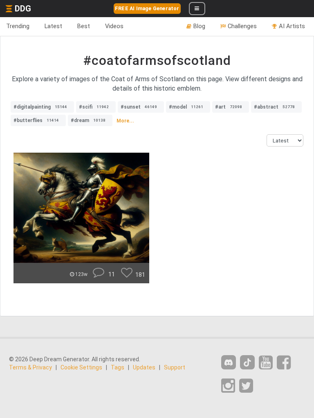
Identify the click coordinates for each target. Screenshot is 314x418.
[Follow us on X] (246, 386)
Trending (17, 26)
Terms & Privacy (30, 367)
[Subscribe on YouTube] (266, 362)
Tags (117, 367)
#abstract (274, 107)
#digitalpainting (40, 107)
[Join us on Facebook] (284, 362)
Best (83, 26)
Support (174, 367)
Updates (144, 367)
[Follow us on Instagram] (228, 386)
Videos (114, 26)
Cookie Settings (81, 367)
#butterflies (36, 120)
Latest (53, 26)
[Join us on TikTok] (247, 362)
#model (186, 107)
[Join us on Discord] (228, 362)
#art (228, 107)
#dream (88, 120)
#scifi (94, 107)
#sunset (139, 107)
